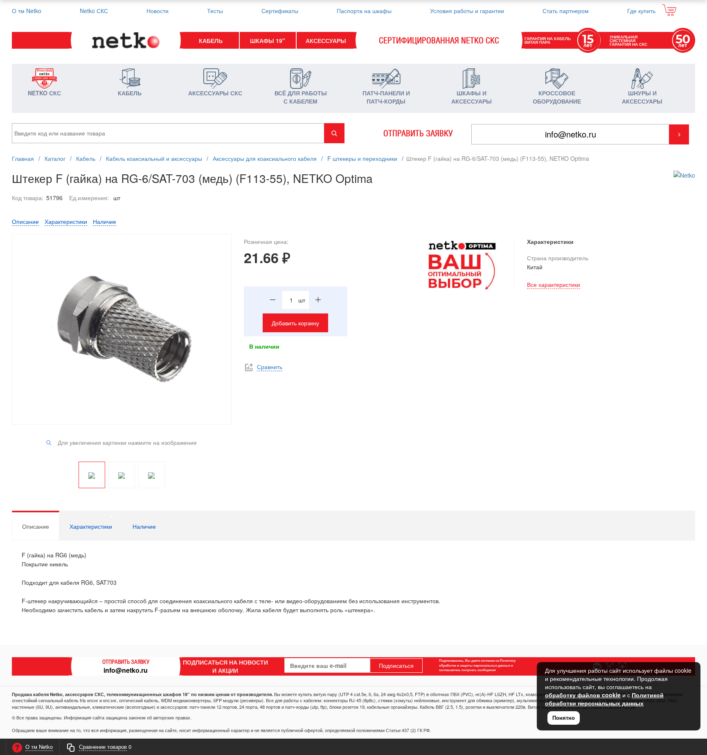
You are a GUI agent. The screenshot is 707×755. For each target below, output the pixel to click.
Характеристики (66, 221)
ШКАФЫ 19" (267, 40)
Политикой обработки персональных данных (604, 699)
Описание (25, 221)
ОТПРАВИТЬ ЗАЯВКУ (418, 133)
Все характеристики (553, 284)
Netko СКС (94, 11)
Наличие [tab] (144, 526)
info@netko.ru (126, 670)
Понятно (563, 717)
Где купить (641, 11)
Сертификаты (279, 11)
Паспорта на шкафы (364, 11)
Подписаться (396, 665)
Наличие (104, 221)
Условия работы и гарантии (467, 11)
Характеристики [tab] (91, 526)
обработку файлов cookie (583, 695)
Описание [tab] (35, 526)
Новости (157, 11)
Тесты (215, 11)
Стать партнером (566, 11)
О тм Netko (26, 11)
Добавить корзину (295, 323)
